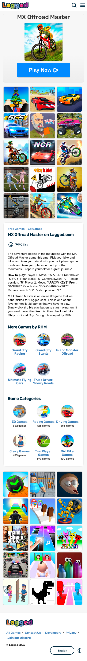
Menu (83, 5)
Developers (53, 633)
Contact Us (33, 633)
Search (74, 5)
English (62, 650)
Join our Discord (19, 638)
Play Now (40, 70)
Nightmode (79, 650)
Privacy (71, 633)
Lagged (16, 5)
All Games (13, 633)
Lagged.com (20, 622)
